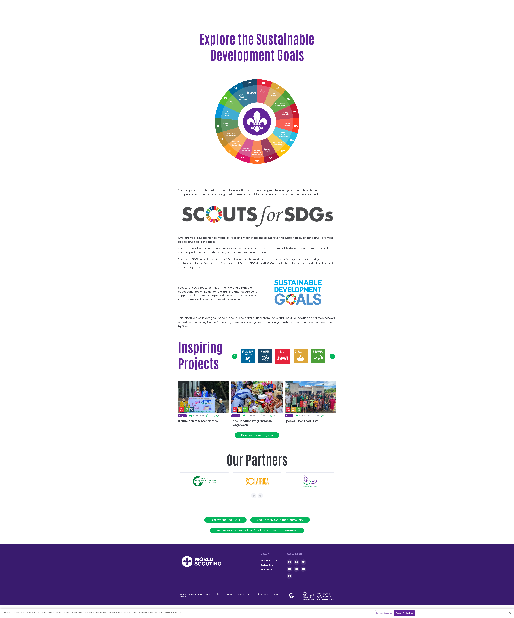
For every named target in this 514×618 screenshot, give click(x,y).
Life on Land (232, 103)
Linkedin (296, 569)
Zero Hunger (274, 95)
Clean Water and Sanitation (285, 135)
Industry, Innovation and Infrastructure (257, 152)
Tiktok (289, 576)
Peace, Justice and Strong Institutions (240, 95)
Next (332, 356)
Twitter (303, 562)
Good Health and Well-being (282, 103)
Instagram (289, 562)
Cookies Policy (213, 594)
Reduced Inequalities (245, 150)
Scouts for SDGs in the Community (280, 520)
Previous (234, 356)
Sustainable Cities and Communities (236, 144)
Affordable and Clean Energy (278, 144)
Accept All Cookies (404, 613)
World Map (266, 569)
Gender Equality (288, 125)
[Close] (510, 613)
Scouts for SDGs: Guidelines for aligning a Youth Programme (257, 530)
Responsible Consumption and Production (229, 135)
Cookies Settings (384, 613)
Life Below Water (227, 113)
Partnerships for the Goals (251, 90)
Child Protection (262, 594)
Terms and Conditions (191, 594)
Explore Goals (268, 565)
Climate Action (226, 124)
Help (276, 594)
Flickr (303, 569)
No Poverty (263, 90)
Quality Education (287, 114)
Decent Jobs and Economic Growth (268, 150)
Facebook (296, 562)
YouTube (289, 569)
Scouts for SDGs (269, 561)
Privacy (228, 594)
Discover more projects (257, 435)
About (265, 554)
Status (183, 597)
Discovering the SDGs (225, 520)
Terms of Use (242, 594)
